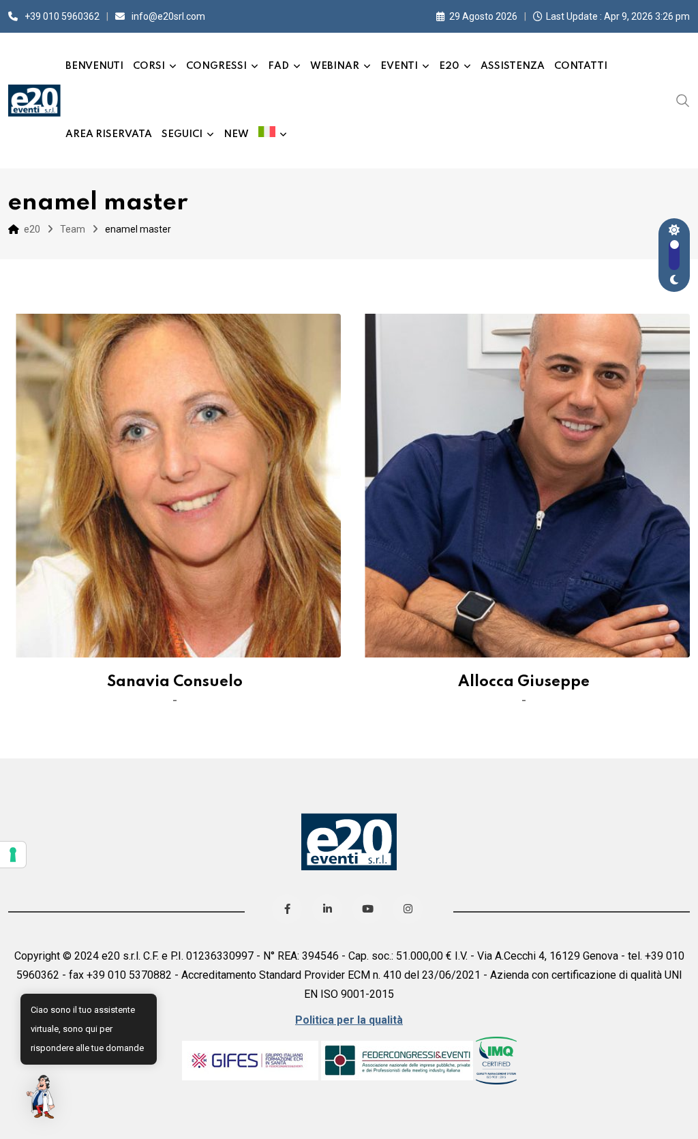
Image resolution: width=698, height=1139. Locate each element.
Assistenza (513, 66)
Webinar (334, 66)
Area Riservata (108, 134)
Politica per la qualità (349, 1020)
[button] (42, 1097)
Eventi (399, 66)
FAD (278, 66)
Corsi (149, 66)
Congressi (216, 66)
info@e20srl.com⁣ (168, 16)
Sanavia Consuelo (175, 682)
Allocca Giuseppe (524, 682)
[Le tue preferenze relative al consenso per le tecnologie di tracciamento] (13, 855)
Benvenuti (94, 66)
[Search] (683, 100)
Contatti (580, 66)
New (236, 134)
